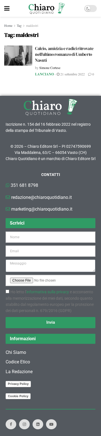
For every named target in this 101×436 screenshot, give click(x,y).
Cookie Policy (18, 396)
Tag (19, 25)
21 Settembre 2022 (72, 74)
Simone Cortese (49, 67)
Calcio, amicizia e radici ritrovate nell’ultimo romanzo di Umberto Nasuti (64, 54)
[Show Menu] (7, 8)
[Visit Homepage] (47, 8)
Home (8, 25)
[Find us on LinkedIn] (38, 424)
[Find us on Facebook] (11, 424)
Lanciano (44, 74)
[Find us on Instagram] (24, 424)
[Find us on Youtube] (51, 424)
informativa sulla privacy (47, 292)
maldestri (32, 25)
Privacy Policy (18, 384)
